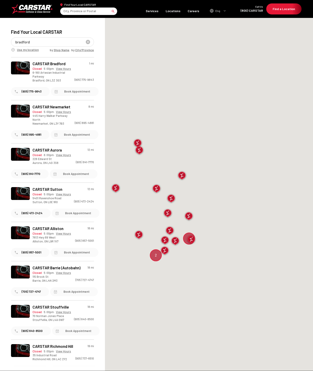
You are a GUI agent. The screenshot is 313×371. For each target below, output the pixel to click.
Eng (217, 10)
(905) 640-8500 (84, 319)
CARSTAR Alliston (48, 228)
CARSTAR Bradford (49, 64)
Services (152, 11)
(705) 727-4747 (84, 280)
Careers (193, 11)
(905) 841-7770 (85, 162)
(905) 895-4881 (84, 123)
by (59, 50)
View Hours (63, 68)
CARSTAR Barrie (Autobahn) (56, 268)
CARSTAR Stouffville (51, 307)
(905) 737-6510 (84, 358)
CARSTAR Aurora (47, 150)
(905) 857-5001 (84, 240)
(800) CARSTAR (252, 8)
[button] (156, 188)
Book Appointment (77, 91)
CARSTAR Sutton (47, 189)
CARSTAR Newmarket (51, 107)
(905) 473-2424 (84, 201)
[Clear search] (88, 42)
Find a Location (284, 9)
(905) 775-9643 (84, 80)
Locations (173, 11)
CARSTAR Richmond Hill (53, 346)
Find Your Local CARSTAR (80, 4)
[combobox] (63, 11)
